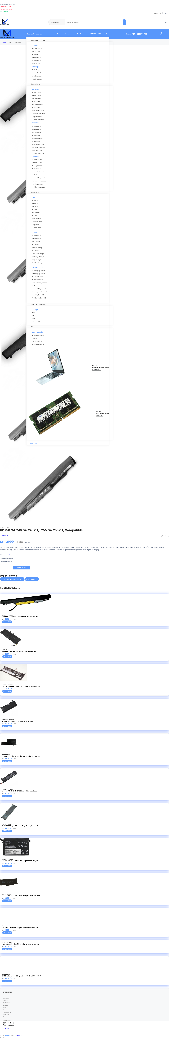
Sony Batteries (37, 117)
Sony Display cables (38, 295)
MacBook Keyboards (38, 178)
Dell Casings (36, 242)
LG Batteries (36, 108)
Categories (69, 34)
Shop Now (6, 1029)
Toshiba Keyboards (38, 187)
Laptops (5, 1000)
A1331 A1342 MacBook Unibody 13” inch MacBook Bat (20, 721)
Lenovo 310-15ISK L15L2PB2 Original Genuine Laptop (20, 791)
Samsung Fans (37, 222)
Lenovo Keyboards (38, 172)
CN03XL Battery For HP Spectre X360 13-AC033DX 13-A (21, 976)
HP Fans (34, 209)
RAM (33, 319)
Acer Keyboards (37, 160)
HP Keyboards (36, 169)
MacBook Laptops (38, 344)
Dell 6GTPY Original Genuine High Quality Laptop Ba (20, 826)
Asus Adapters (36, 129)
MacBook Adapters (38, 144)
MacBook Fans (36, 219)
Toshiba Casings (37, 263)
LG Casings (35, 251)
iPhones (34, 338)
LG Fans (34, 216)
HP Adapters (36, 135)
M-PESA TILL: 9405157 (95, 34)
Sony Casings (36, 260)
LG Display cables (38, 286)
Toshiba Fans (36, 228)
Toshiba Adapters (38, 153)
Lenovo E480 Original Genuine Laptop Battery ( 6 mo (20, 861)
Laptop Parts (35, 84)
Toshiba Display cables (39, 298)
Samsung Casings (38, 257)
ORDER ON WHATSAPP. (12, 579)
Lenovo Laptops (37, 48)
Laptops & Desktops (38, 40)
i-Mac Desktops (37, 341)
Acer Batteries (36, 92)
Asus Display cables (38, 274)
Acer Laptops (36, 61)
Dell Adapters (36, 132)
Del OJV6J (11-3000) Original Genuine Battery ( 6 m (20, 928)
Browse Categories (34, 34)
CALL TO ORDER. (32, 579)
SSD (33, 316)
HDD (33, 313)
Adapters (6, 1014)
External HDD (36, 322)
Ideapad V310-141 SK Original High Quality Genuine (20, 617)
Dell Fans (35, 206)
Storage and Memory (38, 304)
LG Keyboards (36, 175)
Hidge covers (7, 1012)
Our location (157, 13)
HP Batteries (36, 101)
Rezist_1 (19, 1035)
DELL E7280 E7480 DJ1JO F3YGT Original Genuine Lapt (21, 896)
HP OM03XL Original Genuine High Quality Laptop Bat (21, 756)
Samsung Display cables (40, 292)
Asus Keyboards (37, 163)
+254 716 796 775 (9, 2)
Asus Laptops (36, 57)
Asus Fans (35, 203)
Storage (5, 1017)
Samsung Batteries (38, 114)
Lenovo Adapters (37, 138)
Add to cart (21, 567)
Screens (5, 1005)
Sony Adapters (37, 150)
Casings (5, 1010)
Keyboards (6, 1003)
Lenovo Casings (37, 248)
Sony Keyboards (37, 184)
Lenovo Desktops (37, 73)
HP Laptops (35, 54)
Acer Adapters (36, 126)
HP (9, 555)
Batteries (5, 535)
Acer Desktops (37, 76)
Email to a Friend (5, 527)
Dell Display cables (38, 277)
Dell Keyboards (37, 166)
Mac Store (34, 327)
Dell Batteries (36, 98)
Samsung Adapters (38, 147)
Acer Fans (35, 200)
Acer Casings (36, 236)
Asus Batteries (36, 95)
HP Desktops (36, 70)
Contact (109, 34)
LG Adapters (36, 141)
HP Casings (35, 245)
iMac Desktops (37, 79)
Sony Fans (35, 225)
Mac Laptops (36, 64)
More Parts (35, 192)
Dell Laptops (36, 51)
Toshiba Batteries (38, 120)
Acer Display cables (38, 271)
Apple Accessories (38, 335)
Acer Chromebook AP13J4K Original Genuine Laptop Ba (21, 944)
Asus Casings (36, 239)
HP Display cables (38, 280)
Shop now (95, 369)
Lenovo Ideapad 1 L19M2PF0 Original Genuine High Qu (21, 686)
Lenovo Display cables (39, 283)
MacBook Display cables (40, 289)
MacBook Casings (38, 254)
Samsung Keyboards (39, 181)
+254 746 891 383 (22, 2)
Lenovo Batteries (37, 104)
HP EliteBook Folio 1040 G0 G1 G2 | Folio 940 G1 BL (19, 651)
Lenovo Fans (36, 212)
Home (59, 34)
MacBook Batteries (38, 111)
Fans (4, 1007)
